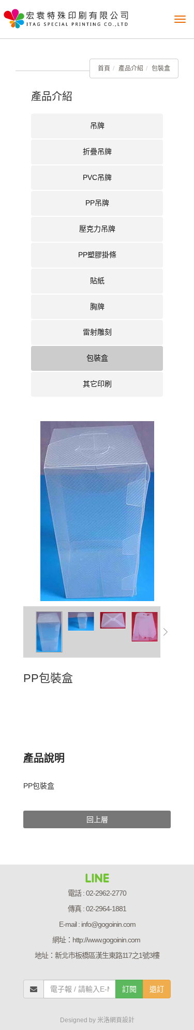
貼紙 (97, 280)
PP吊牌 (97, 203)
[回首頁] (66, 15)
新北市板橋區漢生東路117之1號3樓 (107, 955)
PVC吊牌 (97, 177)
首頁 (104, 68)
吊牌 (97, 125)
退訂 (157, 989)
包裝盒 (161, 68)
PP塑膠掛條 (97, 254)
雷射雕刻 (97, 332)
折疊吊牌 (97, 151)
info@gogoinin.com (108, 924)
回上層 (97, 819)
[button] (165, 632)
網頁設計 (122, 1020)
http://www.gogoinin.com (106, 940)
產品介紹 (130, 68)
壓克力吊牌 (97, 229)
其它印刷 (97, 384)
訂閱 (129, 989)
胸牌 (97, 306)
